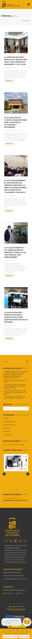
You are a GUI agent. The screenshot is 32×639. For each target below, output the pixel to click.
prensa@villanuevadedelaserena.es (15, 500)
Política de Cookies (24, 636)
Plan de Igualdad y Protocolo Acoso (16, 579)
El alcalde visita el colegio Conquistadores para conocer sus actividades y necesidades (15, 122)
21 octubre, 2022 (11, 196)
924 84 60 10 (8, 593)
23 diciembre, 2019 (12, 325)
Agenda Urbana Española (12, 572)
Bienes (6, 418)
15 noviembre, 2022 (12, 130)
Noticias (6, 428)
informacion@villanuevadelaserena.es (15, 590)
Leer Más (9, 81)
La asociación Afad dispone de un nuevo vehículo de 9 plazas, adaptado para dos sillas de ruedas (16, 317)
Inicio (20, 21)
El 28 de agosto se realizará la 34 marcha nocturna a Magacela (14, 397)
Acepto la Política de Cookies (10, 636)
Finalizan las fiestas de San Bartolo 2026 (15, 381)
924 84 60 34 (19, 593)
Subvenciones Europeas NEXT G (15, 576)
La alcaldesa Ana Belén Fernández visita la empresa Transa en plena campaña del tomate (14, 386)
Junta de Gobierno (10, 425)
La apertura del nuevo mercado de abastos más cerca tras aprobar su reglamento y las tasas (15, 61)
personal (7, 431)
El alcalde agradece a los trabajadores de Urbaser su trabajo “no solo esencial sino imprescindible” (15, 252)
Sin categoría (8, 435)
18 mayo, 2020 (10, 260)
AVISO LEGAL (12, 606)
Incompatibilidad (9, 422)
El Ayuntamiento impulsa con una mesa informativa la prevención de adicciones (14, 392)
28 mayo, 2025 (10, 68)
